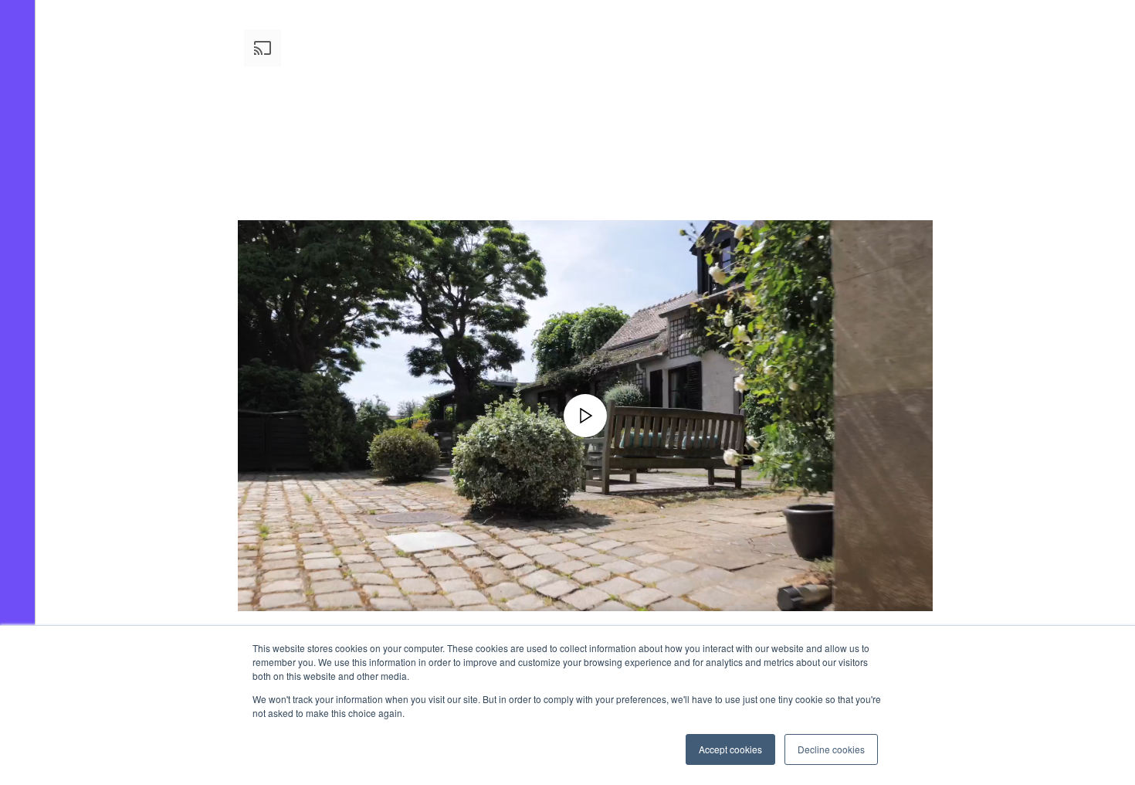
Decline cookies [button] (831, 749)
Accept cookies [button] (730, 749)
